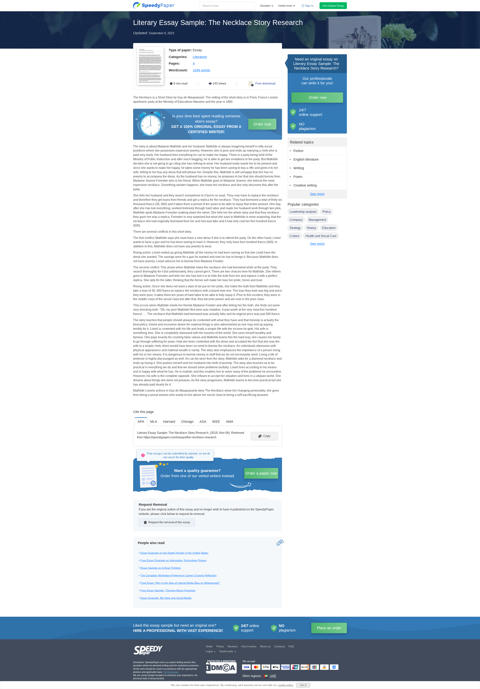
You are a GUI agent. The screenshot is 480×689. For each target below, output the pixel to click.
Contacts (279, 646)
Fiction (298, 151)
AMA (229, 421)
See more (317, 194)
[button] (153, 5)
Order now (262, 124)
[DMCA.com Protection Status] (221, 669)
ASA (203, 421)
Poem (297, 177)
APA (141, 421)
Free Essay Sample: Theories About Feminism (168, 590)
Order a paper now (261, 473)
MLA (153, 421)
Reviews (233, 646)
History (311, 227)
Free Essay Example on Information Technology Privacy (173, 560)
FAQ (291, 646)
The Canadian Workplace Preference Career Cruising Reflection (178, 575)
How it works (248, 646)
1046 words (201, 70)
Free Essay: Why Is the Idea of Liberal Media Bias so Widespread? (180, 582)
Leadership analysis (303, 211)
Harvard (169, 421)
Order (209, 646)
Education (329, 227)
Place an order (329, 628)
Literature (200, 57)
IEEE (216, 421)
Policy (326, 211)
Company (296, 219)
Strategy (295, 227)
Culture (294, 236)
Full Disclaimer (170, 672)
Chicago (187, 421)
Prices (220, 646)
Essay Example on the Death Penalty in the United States (174, 552)
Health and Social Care (321, 236)
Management (317, 219)
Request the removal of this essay (169, 522)
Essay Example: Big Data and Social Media (165, 597)
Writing (298, 168)
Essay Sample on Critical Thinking (160, 567)
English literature (306, 159)
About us (265, 646)
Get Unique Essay (333, 5)
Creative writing (305, 185)
